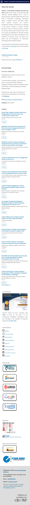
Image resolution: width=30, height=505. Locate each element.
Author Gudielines (9, 340)
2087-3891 (14, 46)
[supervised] (9, 381)
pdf (5, 122)
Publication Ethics (9, 349)
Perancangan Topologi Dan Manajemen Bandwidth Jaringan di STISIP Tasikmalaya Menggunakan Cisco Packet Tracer (13, 203)
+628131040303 (11, 479)
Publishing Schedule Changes (10, 55)
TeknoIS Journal (12, 481)
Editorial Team (8, 337)
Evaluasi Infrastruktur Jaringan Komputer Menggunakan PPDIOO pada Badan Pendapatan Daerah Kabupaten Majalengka (14, 273)
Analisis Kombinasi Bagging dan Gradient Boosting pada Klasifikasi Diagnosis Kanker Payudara (13, 187)
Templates (7, 356)
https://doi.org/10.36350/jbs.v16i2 (13, 99)
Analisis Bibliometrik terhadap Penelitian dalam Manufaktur (13, 217)
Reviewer (7, 343)
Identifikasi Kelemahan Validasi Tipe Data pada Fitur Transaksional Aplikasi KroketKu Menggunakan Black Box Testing (14, 257)
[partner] (15, 462)
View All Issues (5, 285)
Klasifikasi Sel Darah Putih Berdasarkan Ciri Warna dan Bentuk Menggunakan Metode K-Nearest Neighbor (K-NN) (14, 128)
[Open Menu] (1, 1)
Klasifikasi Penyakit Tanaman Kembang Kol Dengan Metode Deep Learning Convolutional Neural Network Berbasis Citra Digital (14, 143)
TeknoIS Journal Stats (15, 437)
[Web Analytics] (5, 437)
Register (6, 331)
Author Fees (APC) (9, 346)
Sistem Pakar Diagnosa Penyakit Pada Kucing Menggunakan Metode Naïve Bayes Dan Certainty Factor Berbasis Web (14, 114)
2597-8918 (5, 48)
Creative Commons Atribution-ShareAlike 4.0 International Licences (13, 486)
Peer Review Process (9, 353)
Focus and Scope (8, 334)
